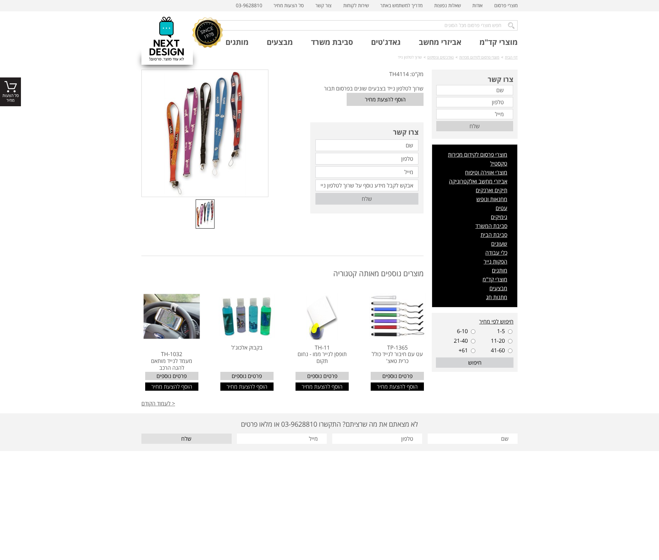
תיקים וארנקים (491, 190)
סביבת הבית (494, 235)
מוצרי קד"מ (495, 279)
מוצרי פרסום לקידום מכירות (477, 154)
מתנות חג (496, 297)
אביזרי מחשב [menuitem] (440, 42)
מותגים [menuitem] (237, 42)
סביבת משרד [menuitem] (332, 42)
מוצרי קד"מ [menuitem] (498, 42)
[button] (275, 214)
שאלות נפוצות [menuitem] (447, 5)
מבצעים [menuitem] (280, 42)
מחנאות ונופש (491, 199)
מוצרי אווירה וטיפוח (486, 172)
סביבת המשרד (491, 226)
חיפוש (475, 362)
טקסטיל (498, 163)
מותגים (499, 270)
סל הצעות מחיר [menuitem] (289, 5)
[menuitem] (506, 6)
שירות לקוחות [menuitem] (356, 5)
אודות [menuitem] (477, 5)
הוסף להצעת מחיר (385, 99)
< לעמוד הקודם (158, 403)
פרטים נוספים (397, 376)
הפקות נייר (495, 261)
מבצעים (498, 288)
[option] (205, 133)
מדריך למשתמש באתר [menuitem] (401, 5)
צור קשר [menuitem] (323, 5)
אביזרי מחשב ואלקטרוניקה (478, 181)
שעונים (499, 243)
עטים (501, 208)
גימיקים (499, 217)
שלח (367, 199)
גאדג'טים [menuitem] (386, 42)
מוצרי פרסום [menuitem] (506, 5)
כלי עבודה (496, 252)
